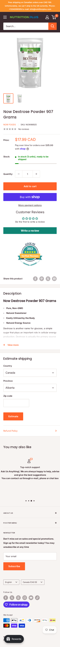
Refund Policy (10, 430)
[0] (54, 17)
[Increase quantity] (36, 173)
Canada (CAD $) (30, 582)
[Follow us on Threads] (18, 597)
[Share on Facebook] (35, 278)
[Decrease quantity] (18, 173)
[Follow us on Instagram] (24, 597)
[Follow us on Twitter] (12, 597)
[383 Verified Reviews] (30, 267)
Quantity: (8, 174)
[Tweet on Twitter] (48, 278)
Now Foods (9, 124)
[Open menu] (5, 17)
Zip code (7, 396)
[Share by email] (54, 278)
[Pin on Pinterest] (41, 278)
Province (8, 380)
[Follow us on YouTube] (31, 597)
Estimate (13, 416)
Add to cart (30, 186)
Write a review (30, 230)
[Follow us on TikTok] (37, 597)
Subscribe (14, 566)
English (8, 582)
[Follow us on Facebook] (5, 597)
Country (7, 365)
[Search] (52, 26)
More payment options (30, 205)
